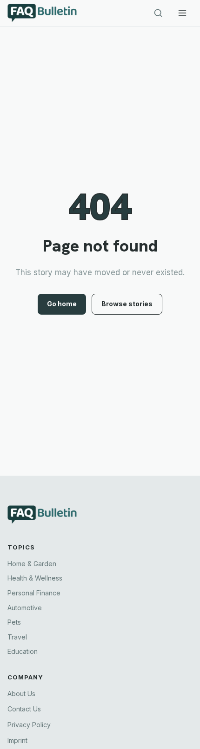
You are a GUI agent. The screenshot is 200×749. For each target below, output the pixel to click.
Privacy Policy (29, 725)
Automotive (24, 608)
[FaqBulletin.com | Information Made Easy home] (49, 13)
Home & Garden (31, 564)
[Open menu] (182, 13)
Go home (62, 304)
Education (22, 651)
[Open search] (158, 13)
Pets (14, 622)
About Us (21, 693)
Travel (17, 637)
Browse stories (127, 304)
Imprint (17, 740)
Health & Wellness (34, 578)
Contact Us (24, 709)
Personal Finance (33, 593)
